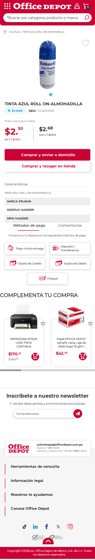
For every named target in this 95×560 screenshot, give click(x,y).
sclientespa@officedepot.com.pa (59, 444)
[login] (77, 6)
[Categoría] (6, 6)
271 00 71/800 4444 (76, 451)
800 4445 (53, 448)
